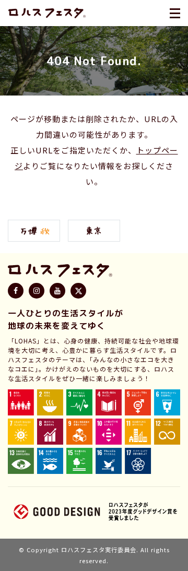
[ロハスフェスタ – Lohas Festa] (47, 13)
